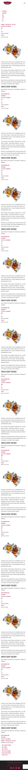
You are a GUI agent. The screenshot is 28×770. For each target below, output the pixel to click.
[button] (7, 742)
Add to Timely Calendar (6, 745)
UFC (3, 21)
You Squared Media (17, 766)
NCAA (3, 17)
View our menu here (5, 94)
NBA (3, 15)
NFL (3, 19)
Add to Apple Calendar (6, 751)
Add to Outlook (5, 749)
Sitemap (17, 764)
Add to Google (4, 747)
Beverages (4, 13)
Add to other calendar (6, 753)
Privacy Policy (12, 764)
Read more (3, 95)
